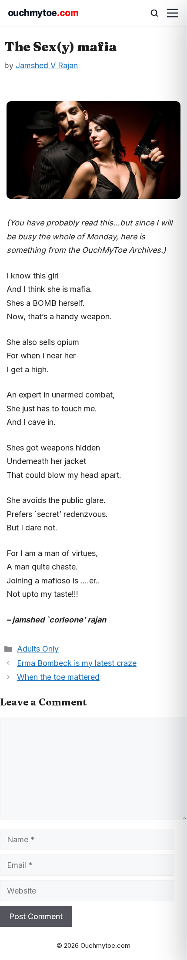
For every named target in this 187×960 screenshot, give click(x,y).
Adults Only (38, 648)
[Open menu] (173, 13)
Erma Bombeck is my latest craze (77, 663)
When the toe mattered (58, 677)
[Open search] (150, 13)
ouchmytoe (43, 12)
